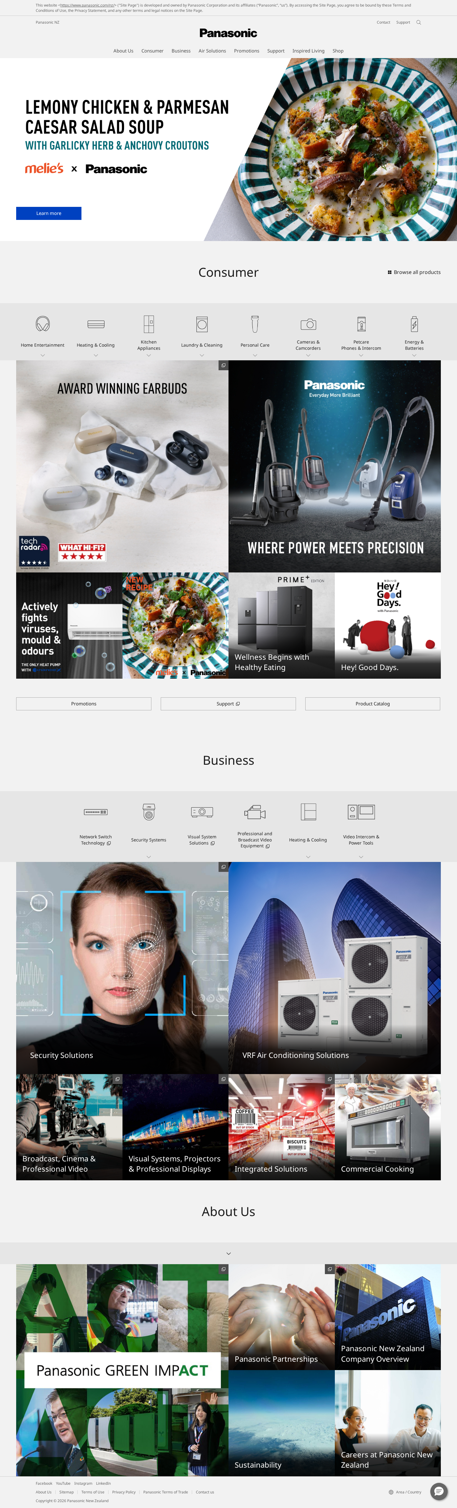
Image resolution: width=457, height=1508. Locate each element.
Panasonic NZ (47, 22)
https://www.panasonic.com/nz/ (87, 5)
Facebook (44, 1483)
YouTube (63, 1483)
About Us (44, 1492)
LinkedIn (103, 1483)
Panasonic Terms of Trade (165, 1492)
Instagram (83, 1483)
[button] (42, 331)
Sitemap (66, 1492)
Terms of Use (92, 1492)
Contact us (205, 1492)
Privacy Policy (124, 1492)
